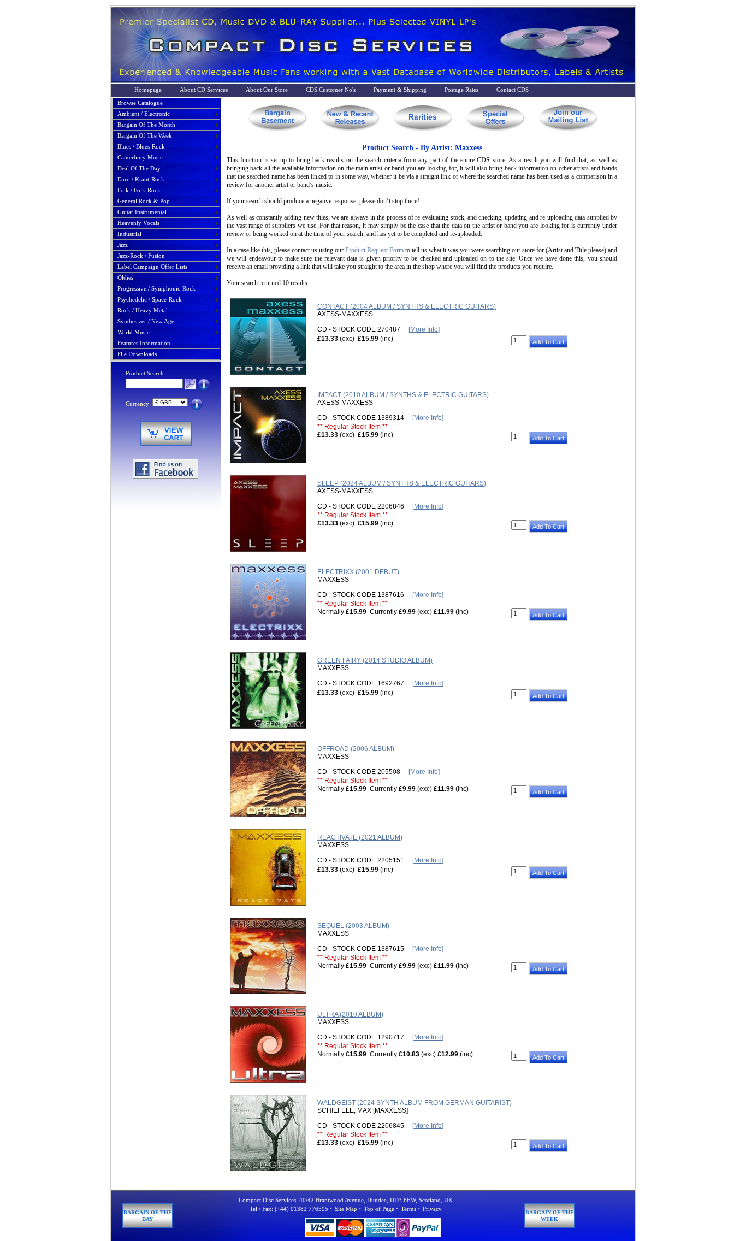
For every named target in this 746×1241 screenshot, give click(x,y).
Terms (408, 1208)
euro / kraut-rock (140, 179)
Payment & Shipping (400, 89)
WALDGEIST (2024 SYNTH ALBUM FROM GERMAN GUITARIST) (414, 1103)
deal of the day (139, 168)
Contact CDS (512, 89)
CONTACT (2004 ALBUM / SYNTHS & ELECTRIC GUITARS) (406, 306)
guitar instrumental (142, 212)
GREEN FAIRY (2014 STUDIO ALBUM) (375, 660)
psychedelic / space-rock (149, 299)
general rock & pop (143, 201)
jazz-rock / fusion (141, 255)
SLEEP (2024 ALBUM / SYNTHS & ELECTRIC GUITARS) (401, 483)
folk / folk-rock (139, 190)
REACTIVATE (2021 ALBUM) (359, 837)
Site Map (346, 1208)
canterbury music (140, 157)
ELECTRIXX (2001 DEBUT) (358, 572)
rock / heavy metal (142, 310)
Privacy (432, 1208)
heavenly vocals (138, 223)
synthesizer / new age (145, 321)
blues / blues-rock (141, 146)
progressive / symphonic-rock (156, 288)
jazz (122, 244)
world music (133, 332)
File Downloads (137, 354)
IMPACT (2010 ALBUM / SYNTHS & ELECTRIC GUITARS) (403, 395)
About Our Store (267, 89)
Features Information (143, 343)
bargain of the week (144, 135)
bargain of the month (146, 124)
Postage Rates (461, 89)
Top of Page (379, 1208)
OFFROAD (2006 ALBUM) (355, 749)
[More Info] (424, 329)
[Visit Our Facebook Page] (165, 477)
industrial (129, 234)
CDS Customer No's (331, 89)
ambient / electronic (143, 113)
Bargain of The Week (549, 1215)
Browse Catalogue (140, 102)
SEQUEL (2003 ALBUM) (353, 926)
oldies (125, 277)
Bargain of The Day (147, 1215)
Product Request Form (374, 250)
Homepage (148, 89)
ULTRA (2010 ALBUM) (350, 1014)
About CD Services (204, 89)
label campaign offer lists (152, 266)
